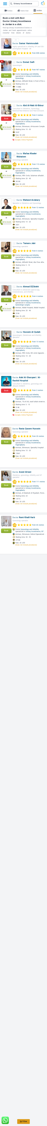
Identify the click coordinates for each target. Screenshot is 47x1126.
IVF (42, 531)
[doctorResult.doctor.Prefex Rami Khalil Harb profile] (6, 521)
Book (6, 53)
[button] (24, 3)
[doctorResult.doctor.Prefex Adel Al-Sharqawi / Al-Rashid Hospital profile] (6, 381)
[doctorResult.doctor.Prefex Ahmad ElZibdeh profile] (6, 290)
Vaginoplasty (20, 123)
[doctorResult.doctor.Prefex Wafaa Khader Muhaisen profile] (6, 157)
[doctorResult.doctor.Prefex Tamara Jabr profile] (6, 247)
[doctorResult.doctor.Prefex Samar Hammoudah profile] (6, 43)
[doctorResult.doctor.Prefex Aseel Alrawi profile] (6, 475)
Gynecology (19, 78)
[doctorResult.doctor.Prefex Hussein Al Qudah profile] (6, 335)
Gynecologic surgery (22, 304)
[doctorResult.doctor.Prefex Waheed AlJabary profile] (6, 203)
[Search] (23, 4)
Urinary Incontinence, (33, 76)
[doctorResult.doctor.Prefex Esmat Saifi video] (2, 62)
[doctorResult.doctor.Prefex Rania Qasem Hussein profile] (6, 432)
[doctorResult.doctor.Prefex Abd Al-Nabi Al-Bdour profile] (6, 109)
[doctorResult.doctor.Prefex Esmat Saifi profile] (6, 66)
